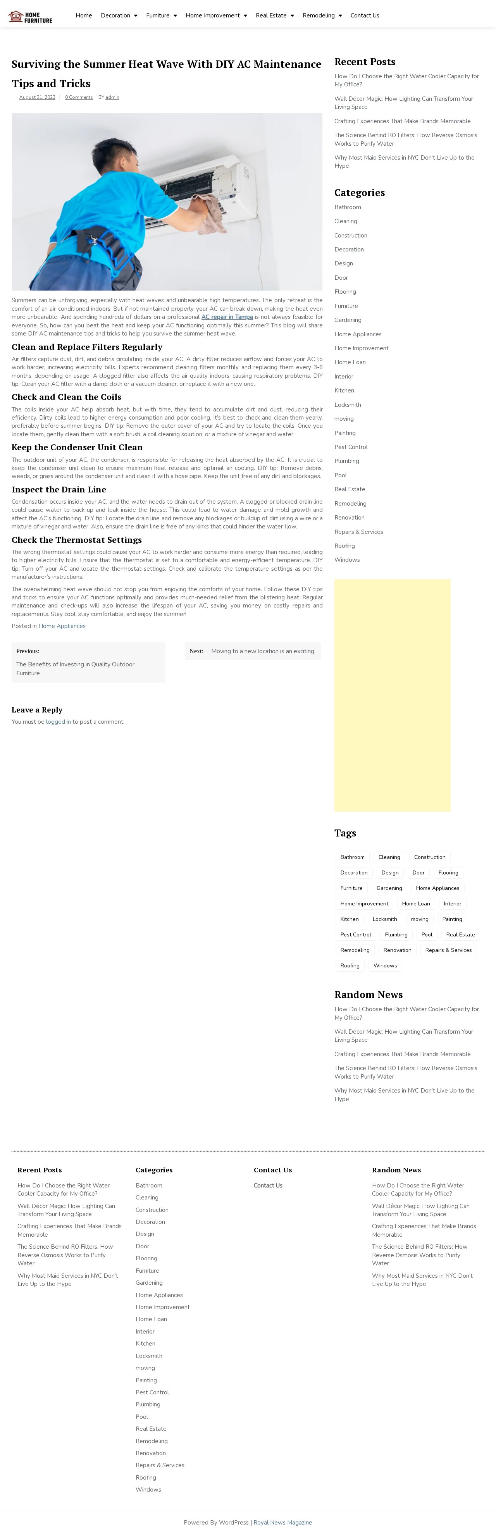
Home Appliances (62, 626)
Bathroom (347, 207)
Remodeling (319, 15)
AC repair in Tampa (227, 317)
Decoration (115, 15)
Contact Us (365, 15)
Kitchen (344, 390)
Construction (350, 235)
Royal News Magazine (282, 1522)
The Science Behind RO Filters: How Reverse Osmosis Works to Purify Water (65, 1255)
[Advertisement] (392, 695)
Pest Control (351, 447)
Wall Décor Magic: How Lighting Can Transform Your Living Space (66, 1210)
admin (112, 97)
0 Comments (79, 97)
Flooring (345, 292)
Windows (347, 560)
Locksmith (347, 405)
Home (84, 15)
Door (341, 278)
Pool (340, 475)
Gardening (348, 320)
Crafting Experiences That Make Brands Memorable (402, 121)
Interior (343, 376)
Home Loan (350, 362)
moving (344, 419)
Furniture (158, 15)
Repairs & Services (358, 532)
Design (343, 263)
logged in (58, 722)
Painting (345, 433)
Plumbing (346, 461)
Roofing (344, 546)
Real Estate (271, 15)
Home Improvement (213, 15)
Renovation (349, 517)
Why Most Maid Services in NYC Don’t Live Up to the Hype (67, 1280)
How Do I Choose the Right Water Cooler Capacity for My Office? (63, 1190)
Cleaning (345, 221)
